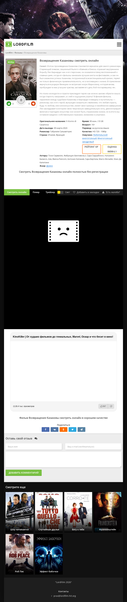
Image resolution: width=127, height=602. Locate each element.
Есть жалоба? (113, 192)
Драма (49, 165)
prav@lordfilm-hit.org (65, 595)
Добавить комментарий (24, 472)
